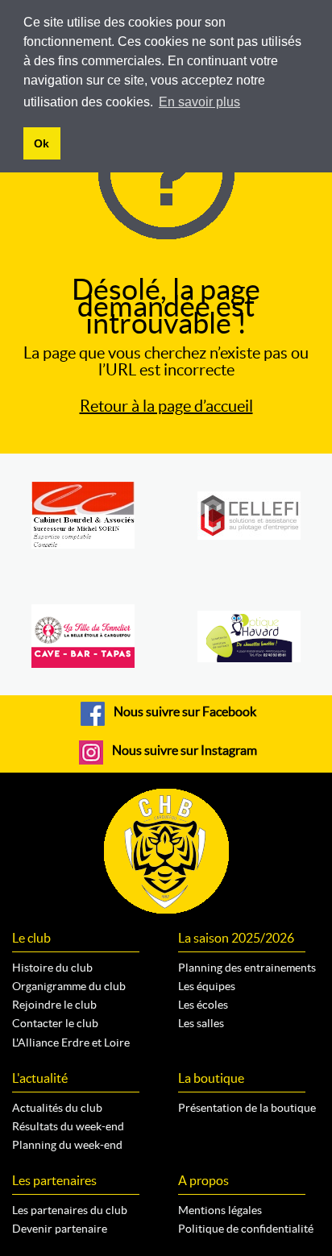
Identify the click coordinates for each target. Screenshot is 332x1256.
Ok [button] (41, 143)
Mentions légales (220, 1210)
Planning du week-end (67, 1144)
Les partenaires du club (69, 1210)
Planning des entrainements (247, 967)
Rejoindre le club (54, 1004)
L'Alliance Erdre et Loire (71, 1042)
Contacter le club (55, 1023)
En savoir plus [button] (199, 102)
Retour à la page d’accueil (166, 406)
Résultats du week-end (68, 1126)
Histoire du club (52, 967)
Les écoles (203, 1004)
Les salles (201, 1023)
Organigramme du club (69, 986)
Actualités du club (57, 1107)
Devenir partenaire (59, 1228)
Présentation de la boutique (247, 1107)
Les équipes (206, 986)
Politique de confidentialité (245, 1228)
